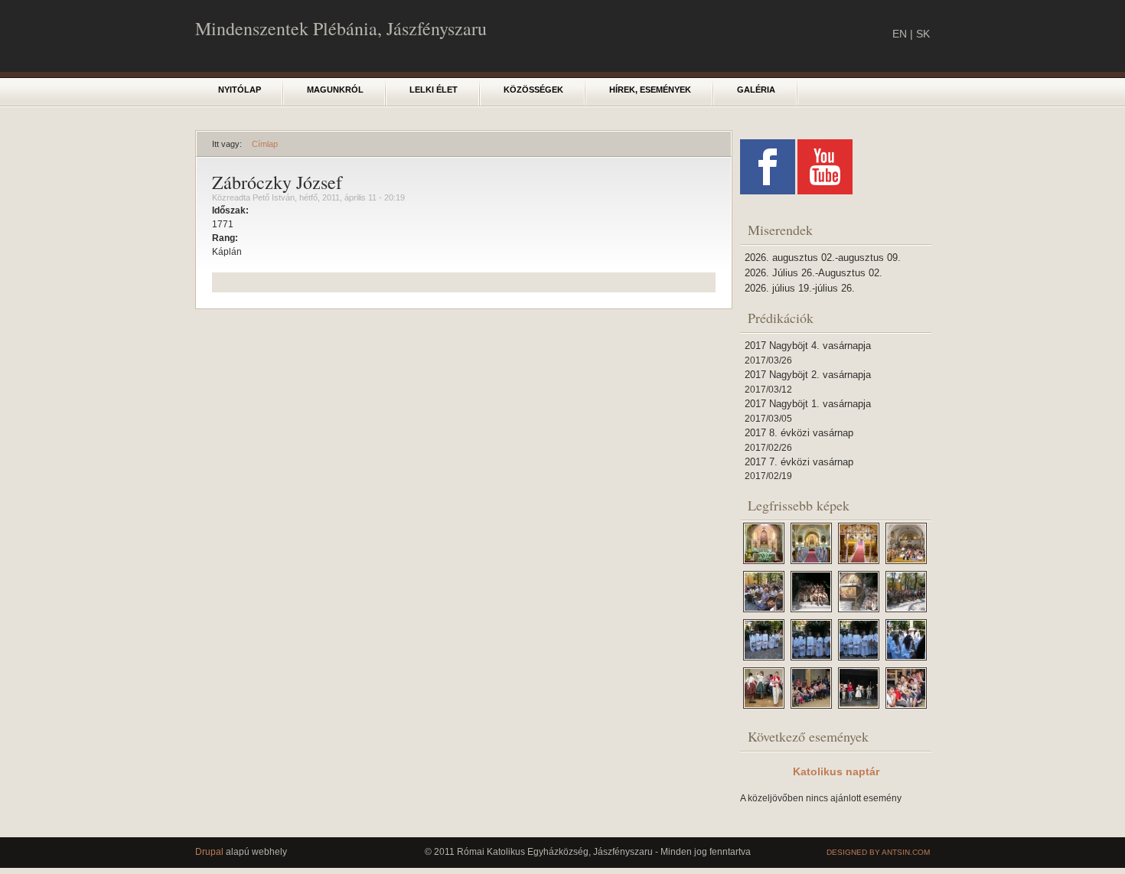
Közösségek (533, 89)
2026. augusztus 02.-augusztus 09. (823, 257)
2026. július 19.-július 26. (800, 288)
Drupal (209, 851)
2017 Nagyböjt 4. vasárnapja (808, 345)
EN (899, 34)
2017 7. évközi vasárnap (799, 462)
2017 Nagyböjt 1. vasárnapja (808, 403)
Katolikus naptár (836, 771)
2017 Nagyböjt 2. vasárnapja (808, 374)
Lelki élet (433, 89)
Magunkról (335, 89)
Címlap (265, 143)
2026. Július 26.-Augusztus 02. (813, 273)
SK (923, 34)
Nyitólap (239, 89)
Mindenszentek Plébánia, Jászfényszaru (341, 28)
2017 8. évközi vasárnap (799, 433)
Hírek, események (650, 89)
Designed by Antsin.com (878, 852)
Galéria (756, 89)
